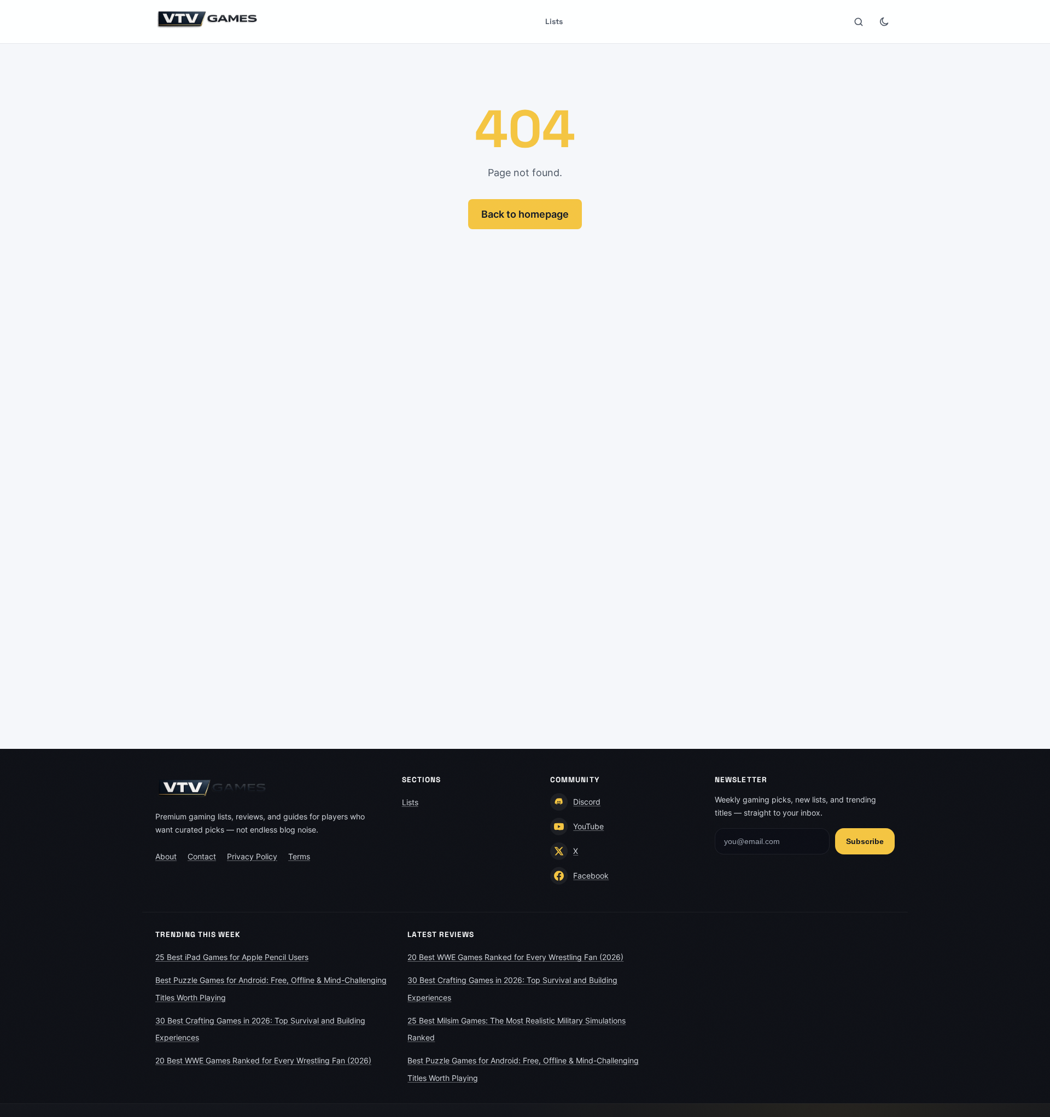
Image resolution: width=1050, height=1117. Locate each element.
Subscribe (865, 841)
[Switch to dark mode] (884, 22)
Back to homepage (525, 214)
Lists (554, 21)
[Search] (859, 22)
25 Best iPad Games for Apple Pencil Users (231, 957)
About (166, 856)
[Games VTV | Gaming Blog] (207, 19)
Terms (299, 856)
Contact (202, 856)
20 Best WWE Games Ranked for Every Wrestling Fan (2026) (263, 1060)
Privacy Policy (252, 856)
